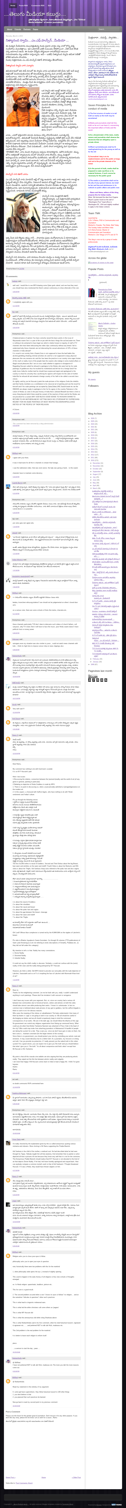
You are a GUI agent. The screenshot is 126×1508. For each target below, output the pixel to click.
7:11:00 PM (16, 980)
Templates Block (67, 1504)
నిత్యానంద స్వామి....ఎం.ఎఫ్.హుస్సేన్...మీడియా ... (37, 40)
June (94, 480)
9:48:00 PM (16, 633)
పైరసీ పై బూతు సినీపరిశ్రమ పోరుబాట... (104, 588)
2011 (92, 457)
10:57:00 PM (16, 698)
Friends (18, 29)
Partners (27, 29)
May (94, 483)
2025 (92, 421)
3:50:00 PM (16, 327)
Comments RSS (37, 6)
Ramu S (15, 735)
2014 (92, 449)
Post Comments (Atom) (24, 1483)
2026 (92, 418)
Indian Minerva (17, 560)
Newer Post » (10, 1477)
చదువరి (14, 533)
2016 (92, 443)
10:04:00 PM (16, 676)
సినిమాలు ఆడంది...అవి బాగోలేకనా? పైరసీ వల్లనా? (104, 343)
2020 (92, 432)
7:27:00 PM (16, 553)
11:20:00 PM (16, 712)
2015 (92, 446)
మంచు (14, 704)
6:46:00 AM (16, 1104)
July (94, 477)
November (96, 466)
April (94, 485)
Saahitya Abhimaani (19, 1093)
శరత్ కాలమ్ (16, 683)
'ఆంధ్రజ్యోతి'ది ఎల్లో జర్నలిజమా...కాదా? (104, 527)
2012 (92, 455)
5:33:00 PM (16, 1195)
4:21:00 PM (16, 447)
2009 (92, 664)
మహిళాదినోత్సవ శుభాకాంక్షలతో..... (103, 619)
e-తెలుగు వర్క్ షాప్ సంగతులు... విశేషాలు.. (106, 622)
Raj (13, 312)
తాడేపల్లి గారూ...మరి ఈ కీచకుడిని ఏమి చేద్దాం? (103, 357)
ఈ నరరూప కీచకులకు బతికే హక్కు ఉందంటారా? (103, 309)
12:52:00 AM (16, 1221)
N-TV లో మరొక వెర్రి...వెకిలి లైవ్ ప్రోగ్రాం (104, 635)
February (96, 659)
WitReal (15, 453)
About (9, 29)
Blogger (99, 1505)
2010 (92, 460)
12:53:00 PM (16, 753)
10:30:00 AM (16, 1406)
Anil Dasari (16, 719)
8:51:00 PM (16, 1073)
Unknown (15, 639)
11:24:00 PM (16, 1087)
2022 (92, 427)
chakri (14, 1201)
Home (12, 6)
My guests (92, 379)
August (95, 474)
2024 (92, 424)
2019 (92, 435)
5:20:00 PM (16, 512)
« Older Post (76, 1477)
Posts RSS (23, 6)
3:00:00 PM (16, 291)
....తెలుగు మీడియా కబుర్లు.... (35, 14)
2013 (92, 452)
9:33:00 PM (16, 1371)
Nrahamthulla (17, 656)
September (97, 472)
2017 (92, 441)
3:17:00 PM (16, 306)
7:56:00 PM (16, 587)
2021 (92, 429)
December (96, 463)
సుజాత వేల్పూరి (17, 483)
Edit (49, 6)
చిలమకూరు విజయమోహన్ (21, 576)
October (95, 469)
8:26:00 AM (16, 1246)
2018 (92, 438)
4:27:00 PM (16, 1170)
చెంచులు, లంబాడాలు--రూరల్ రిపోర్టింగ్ (104, 611)
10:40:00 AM (16, 1133)
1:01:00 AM (16, 729)
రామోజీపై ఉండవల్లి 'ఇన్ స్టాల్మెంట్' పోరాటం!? (106, 559)
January (95, 662)
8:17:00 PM (16, 614)
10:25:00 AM (16, 1352)
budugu (14, 281)
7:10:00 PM (16, 526)
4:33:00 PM (16, 477)
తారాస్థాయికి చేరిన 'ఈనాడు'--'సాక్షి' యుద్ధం (105, 530)
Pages (35, 29)
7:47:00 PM (16, 570)
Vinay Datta (16, 1139)
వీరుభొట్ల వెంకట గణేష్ (19, 298)
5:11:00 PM (16, 493)
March (95, 488)
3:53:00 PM (16, 413)
